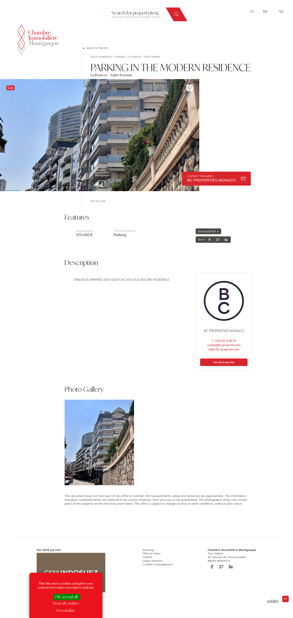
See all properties (224, 362)
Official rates (152, 553)
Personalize (66, 610)
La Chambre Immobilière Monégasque (38, 40)
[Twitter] (217, 239)
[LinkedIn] (226, 239)
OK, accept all (66, 597)
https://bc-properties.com (223, 349)
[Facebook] (209, 239)
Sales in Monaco (101, 56)
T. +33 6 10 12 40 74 (224, 340)
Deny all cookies (66, 603)
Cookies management (158, 564)
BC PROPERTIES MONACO (211, 179)
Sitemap (148, 550)
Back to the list (97, 48)
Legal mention (153, 560)
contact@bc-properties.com (224, 345)
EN (265, 12)
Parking (120, 56)
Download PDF (207, 231)
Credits (148, 557)
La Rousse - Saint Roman (144, 56)
